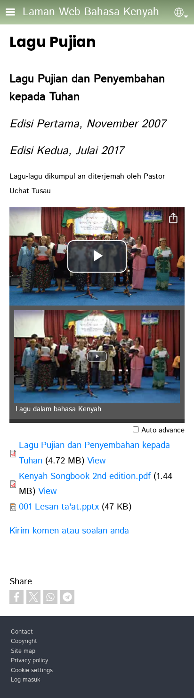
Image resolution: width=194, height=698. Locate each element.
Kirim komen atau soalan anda (69, 531)
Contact (22, 631)
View (96, 461)
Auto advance (163, 430)
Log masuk (25, 679)
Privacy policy (29, 660)
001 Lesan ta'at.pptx (59, 507)
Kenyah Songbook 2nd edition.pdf (85, 476)
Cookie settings (32, 670)
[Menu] (16, 13)
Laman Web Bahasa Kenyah (91, 12)
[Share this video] (173, 218)
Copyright (24, 641)
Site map (23, 651)
